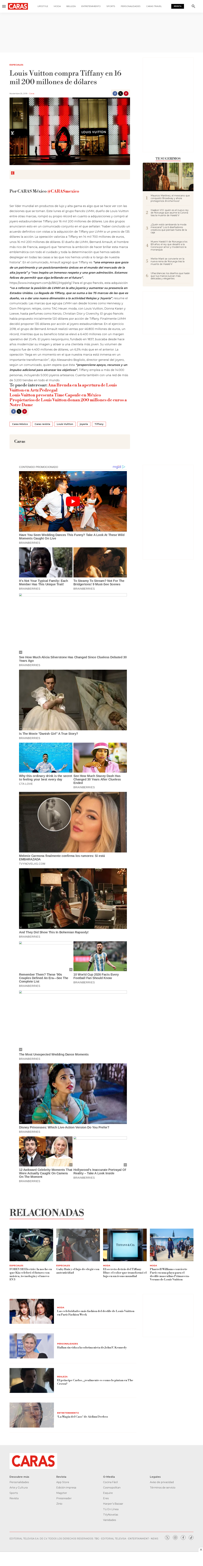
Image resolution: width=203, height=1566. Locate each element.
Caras (31, 93)
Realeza (62, 1376)
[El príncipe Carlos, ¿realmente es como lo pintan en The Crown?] (32, 1380)
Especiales (16, 64)
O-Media (109, 1476)
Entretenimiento (91, 6)
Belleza (71, 6)
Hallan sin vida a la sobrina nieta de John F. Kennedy (92, 1347)
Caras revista (42, 424)
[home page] (18, 6)
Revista (177, 6)
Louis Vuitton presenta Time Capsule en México (55, 395)
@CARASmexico (63, 191)
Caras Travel (154, 6)
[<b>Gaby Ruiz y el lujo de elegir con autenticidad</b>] (78, 1245)
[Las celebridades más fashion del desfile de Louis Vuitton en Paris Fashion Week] (32, 1311)
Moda (57, 6)
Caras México (20, 424)
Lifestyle (43, 6)
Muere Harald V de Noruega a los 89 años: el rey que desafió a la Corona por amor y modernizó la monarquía (169, 245)
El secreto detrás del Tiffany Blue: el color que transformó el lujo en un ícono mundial (125, 1272)
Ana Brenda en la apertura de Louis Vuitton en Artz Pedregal (63, 388)
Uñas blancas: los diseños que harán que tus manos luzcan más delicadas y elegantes (170, 276)
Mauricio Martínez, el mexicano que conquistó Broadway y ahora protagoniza (170, 198)
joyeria (84, 424)
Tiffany (99, 424)
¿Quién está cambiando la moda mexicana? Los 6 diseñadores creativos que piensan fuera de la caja (169, 228)
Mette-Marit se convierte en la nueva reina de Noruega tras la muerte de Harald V (167, 261)
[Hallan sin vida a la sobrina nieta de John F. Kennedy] (32, 1345)
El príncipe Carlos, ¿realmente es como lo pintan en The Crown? (95, 1382)
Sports (110, 6)
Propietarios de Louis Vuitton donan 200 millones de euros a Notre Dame (68, 402)
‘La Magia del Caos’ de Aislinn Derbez (82, 1417)
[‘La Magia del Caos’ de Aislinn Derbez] (32, 1415)
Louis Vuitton (65, 424)
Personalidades (131, 6)
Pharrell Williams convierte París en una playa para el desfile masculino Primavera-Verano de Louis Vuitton (170, 1274)
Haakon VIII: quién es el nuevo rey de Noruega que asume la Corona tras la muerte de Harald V (170, 213)
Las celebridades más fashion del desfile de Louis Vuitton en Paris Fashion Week (95, 1312)
